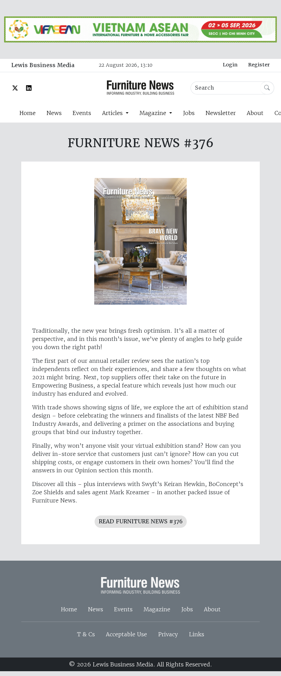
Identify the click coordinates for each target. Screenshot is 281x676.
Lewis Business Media (42, 65)
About (255, 113)
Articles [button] (113, 113)
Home (27, 113)
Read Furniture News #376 (141, 521)
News (54, 113)
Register (259, 65)
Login (230, 65)
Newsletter (221, 113)
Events (82, 113)
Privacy (168, 634)
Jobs (189, 113)
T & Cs (86, 634)
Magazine (157, 609)
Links (196, 634)
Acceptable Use (126, 634)
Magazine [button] (153, 113)
